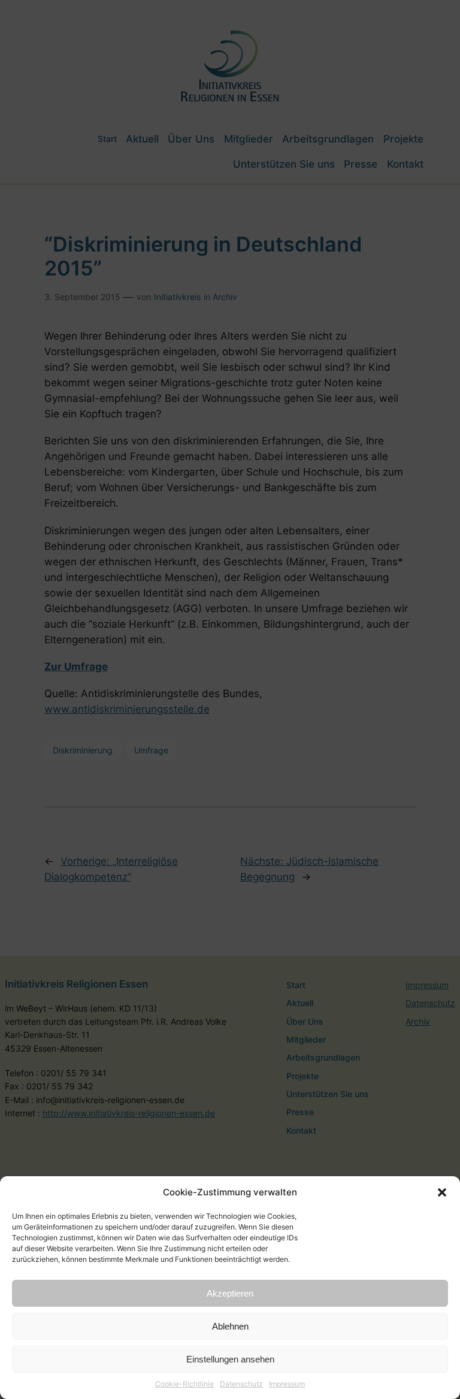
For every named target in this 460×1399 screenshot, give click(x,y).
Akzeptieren (230, 1293)
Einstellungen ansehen (230, 1359)
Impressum (287, 1383)
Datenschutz (241, 1383)
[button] (442, 1192)
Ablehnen (230, 1326)
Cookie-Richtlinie (184, 1383)
